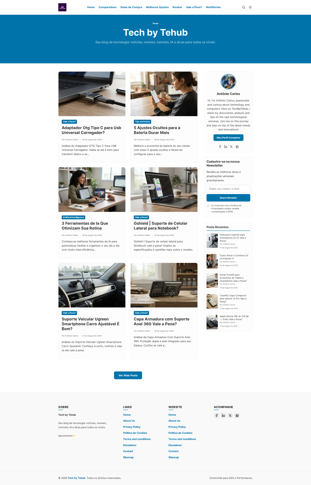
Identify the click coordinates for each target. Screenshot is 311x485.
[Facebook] (220, 146)
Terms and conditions (137, 439)
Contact (128, 451)
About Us (129, 420)
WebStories (213, 7)
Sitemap (128, 457)
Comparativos (107, 7)
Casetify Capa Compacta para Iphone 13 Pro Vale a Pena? (233, 298)
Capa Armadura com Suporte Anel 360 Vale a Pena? (161, 321)
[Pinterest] (237, 146)
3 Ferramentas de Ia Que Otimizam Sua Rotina (85, 226)
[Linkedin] (225, 146)
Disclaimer (130, 445)
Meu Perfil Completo (228, 137)
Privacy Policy (131, 426)
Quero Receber (228, 197)
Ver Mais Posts (128, 375)
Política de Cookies (135, 432)
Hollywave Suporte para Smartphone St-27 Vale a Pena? (233, 237)
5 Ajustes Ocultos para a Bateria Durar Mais (157, 130)
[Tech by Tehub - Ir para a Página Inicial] (62, 7)
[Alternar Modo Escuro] (250, 7)
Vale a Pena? (194, 7)
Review (177, 7)
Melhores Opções (157, 7)
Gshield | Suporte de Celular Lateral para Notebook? (160, 226)
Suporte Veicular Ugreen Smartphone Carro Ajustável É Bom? (90, 324)
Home (91, 7)
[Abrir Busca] (243, 7)
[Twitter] (231, 146)
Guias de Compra (131, 7)
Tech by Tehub (76, 477)
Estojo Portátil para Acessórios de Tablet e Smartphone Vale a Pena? (233, 277)
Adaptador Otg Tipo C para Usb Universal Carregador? (91, 130)
